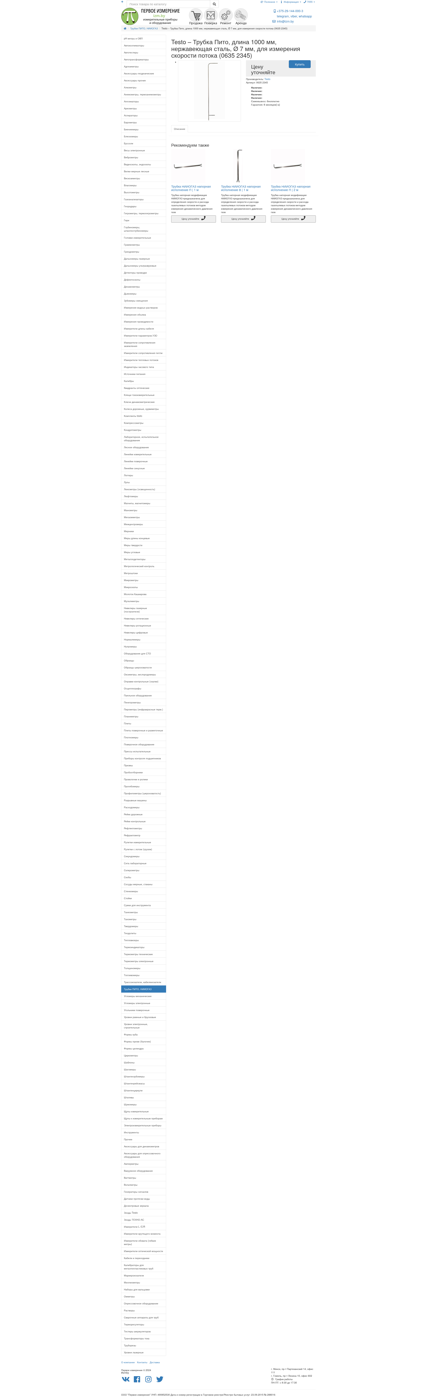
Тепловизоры (131, 940)
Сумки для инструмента (137, 905)
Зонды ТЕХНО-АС (134, 1219)
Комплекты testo (133, 416)
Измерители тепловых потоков (141, 360)
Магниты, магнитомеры (137, 503)
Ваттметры (130, 1177)
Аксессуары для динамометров (141, 1146)
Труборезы (130, 1345)
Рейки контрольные (135, 821)
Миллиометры (132, 1282)
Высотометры (131, 192)
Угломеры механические (138, 996)
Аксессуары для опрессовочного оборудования (142, 1155)
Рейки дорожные (133, 814)
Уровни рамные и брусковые (140, 1017)
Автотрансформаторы (136, 59)
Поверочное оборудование (139, 744)
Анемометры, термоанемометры (142, 94)
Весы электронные (134, 150)
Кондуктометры (132, 429)
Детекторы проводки (135, 272)
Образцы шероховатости (138, 667)
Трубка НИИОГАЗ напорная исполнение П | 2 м (291, 188)
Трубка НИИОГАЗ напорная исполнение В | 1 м (241, 188)
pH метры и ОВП (133, 38)
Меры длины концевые (137, 538)
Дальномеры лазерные (137, 258)
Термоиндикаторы (134, 947)
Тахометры (130, 919)
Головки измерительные (137, 237)
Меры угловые (132, 552)
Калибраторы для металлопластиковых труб (138, 1266)
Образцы (129, 660)
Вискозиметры (132, 178)
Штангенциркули (133, 1090)
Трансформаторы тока (136, 1338)
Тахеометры (131, 912)
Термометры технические (138, 954)
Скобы (127, 877)
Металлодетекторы (134, 559)
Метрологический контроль (139, 566)
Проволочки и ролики (136, 779)
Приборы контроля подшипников (142, 758)
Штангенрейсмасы (134, 1083)
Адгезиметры (131, 66)
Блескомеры (131, 136)
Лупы (127, 482)
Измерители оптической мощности (143, 1251)
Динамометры (132, 286)
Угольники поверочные (137, 1010)
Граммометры (132, 244)
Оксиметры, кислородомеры (140, 674)
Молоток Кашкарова (135, 594)
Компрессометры (133, 422)
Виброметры (131, 157)
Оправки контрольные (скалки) (141, 681)
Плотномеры (131, 737)
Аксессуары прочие (135, 80)
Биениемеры (131, 129)
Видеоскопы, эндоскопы (137, 164)
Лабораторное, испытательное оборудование (141, 438)
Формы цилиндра (134, 1048)
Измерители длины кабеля (139, 328)
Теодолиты (130, 933)
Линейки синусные (134, 468)
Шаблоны (129, 1062)
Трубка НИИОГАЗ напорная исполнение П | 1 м (191, 188)
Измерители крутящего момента (142, 1233)
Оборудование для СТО (137, 653)
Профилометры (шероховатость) (142, 793)
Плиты (127, 723)
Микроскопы (131, 587)
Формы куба (131, 1034)
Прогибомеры (131, 786)
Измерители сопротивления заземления (139, 344)
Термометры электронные (138, 961)
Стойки (128, 898)
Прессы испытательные (137, 751)
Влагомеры (130, 185)
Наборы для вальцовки (137, 1289)
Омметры (129, 1296)
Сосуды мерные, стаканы (138, 884)
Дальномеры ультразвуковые (140, 265)
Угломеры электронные (137, 1003)
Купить (300, 64)
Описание (179, 128)
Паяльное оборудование (138, 695)
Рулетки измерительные (137, 842)
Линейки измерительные (138, 454)
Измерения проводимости (138, 321)
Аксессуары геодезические (139, 73)
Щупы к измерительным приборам (143, 1118)
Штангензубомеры (134, 1076)
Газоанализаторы (134, 199)
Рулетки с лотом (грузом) (138, 849)
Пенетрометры (132, 702)
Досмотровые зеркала (136, 1205)
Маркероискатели (134, 1275)
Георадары (130, 206)
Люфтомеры (131, 496)
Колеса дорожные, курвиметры (141, 409)
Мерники (129, 531)
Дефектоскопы (132, 279)
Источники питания (134, 374)
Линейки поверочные (136, 461)
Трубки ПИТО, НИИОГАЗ (137, 989)
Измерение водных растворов (141, 307)
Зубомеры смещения (136, 300)
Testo (267, 79)
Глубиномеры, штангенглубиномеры (136, 228)
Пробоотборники (133, 772)
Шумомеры (130, 1104)
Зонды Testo (131, 1212)
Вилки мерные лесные (136, 171)
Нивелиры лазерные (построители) (135, 609)
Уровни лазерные (134, 1352)
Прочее (128, 1139)
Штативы (129, 1097)
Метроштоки (131, 573)
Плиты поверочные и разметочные (143, 730)
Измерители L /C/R (134, 1226)
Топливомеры (131, 975)
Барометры (130, 122)
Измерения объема (135, 314)
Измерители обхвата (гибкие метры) (140, 1242)
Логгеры (128, 475)
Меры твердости (133, 545)
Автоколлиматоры (134, 45)
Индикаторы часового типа (139, 367)
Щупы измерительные (136, 1111)
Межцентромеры (133, 524)
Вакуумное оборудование (138, 1170)
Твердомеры (131, 926)
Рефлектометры (133, 828)
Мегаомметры (132, 517)
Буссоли (128, 143)
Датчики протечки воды (137, 1198)
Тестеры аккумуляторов (137, 1331)
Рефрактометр (132, 835)
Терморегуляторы (134, 1324)
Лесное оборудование (136, 447)
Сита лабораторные (135, 863)
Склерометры (131, 870)
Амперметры (131, 1163)
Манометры (130, 510)
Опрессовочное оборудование (141, 1303)
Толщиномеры (132, 968)
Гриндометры (131, 251)
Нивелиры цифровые (136, 632)
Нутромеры (130, 646)
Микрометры (131, 580)
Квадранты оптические (136, 388)
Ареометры (130, 108)
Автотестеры (131, 52)
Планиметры (131, 716)
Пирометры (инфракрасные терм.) (143, 709)
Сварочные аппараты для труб (141, 1317)
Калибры (129, 381)
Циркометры (131, 1055)
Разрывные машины (135, 800)
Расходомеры (131, 807)
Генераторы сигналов (136, 1191)
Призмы (128, 765)
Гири (126, 220)
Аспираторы (131, 115)
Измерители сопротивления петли (143, 353)
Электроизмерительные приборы (142, 1125)
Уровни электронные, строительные (136, 1025)
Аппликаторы (131, 101)
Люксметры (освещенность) (139, 489)
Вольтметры (130, 1184)
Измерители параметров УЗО (140, 335)
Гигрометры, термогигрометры (141, 213)
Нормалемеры (132, 639)
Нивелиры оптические (136, 618)
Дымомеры (130, 293)
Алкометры (130, 87)
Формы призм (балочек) (137, 1041)
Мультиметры (131, 601)
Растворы (129, 1310)
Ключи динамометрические (139, 402)
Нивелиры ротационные (137, 625)
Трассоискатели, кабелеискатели (142, 982)
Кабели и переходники (136, 1258)
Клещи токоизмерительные (139, 395)
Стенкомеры (131, 891)
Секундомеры (131, 856)
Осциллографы (132, 688)
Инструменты (131, 1132)
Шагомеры (130, 1069)
